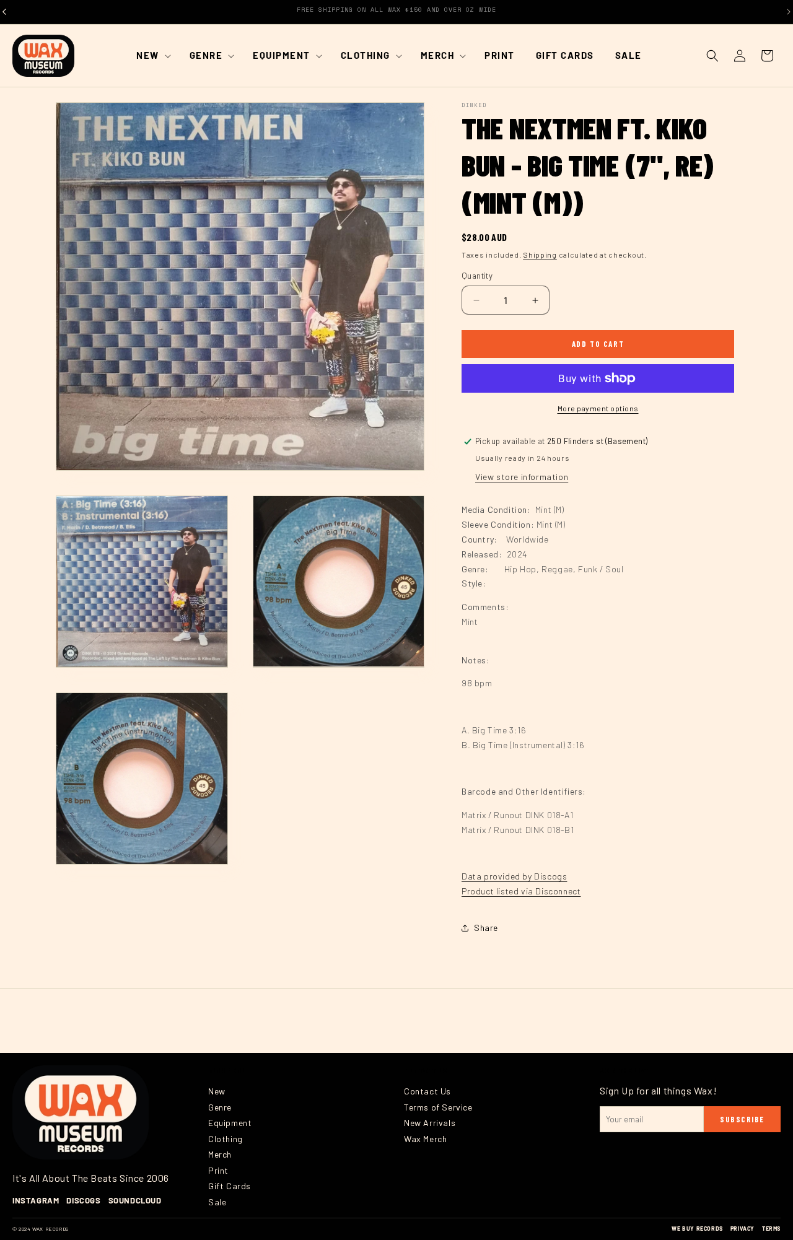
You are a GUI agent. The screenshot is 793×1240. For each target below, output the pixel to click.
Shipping (540, 254)
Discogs (83, 1200)
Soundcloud (135, 1200)
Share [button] (486, 927)
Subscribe (742, 1119)
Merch (220, 1154)
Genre (220, 1107)
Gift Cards (229, 1186)
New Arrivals (429, 1122)
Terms (771, 1228)
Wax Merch (425, 1138)
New (217, 1091)
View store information (521, 476)
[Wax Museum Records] (80, 1112)
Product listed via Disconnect (521, 891)
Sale (217, 1202)
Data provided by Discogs (514, 876)
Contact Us (427, 1091)
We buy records (697, 1228)
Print (218, 1170)
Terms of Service (438, 1107)
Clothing (225, 1138)
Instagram (35, 1200)
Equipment (230, 1122)
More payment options (598, 408)
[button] (152, 55)
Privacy (742, 1228)
